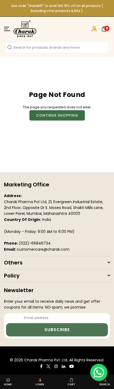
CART (71, 384)
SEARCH (104, 384)
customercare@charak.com (43, 249)
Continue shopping (57, 115)
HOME (8, 384)
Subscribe (57, 330)
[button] (104, 28)
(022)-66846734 (35, 243)
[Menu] (7, 29)
